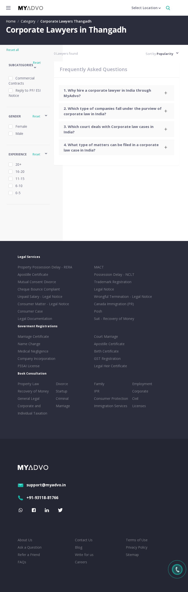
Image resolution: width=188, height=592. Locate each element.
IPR (96, 391)
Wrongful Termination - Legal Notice (123, 296)
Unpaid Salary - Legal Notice (40, 296)
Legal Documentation (35, 318)
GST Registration (107, 358)
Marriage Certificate (33, 336)
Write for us (84, 554)
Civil (135, 398)
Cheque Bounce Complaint (39, 289)
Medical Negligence (33, 351)
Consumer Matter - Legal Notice (43, 304)
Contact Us (84, 540)
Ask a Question (30, 547)
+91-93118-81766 (42, 497)
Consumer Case (30, 311)
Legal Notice (104, 289)
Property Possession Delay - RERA (45, 267)
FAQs (22, 562)
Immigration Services (110, 405)
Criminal (62, 398)
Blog (78, 547)
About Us (25, 540)
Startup (61, 391)
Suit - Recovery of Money (114, 318)
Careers (81, 562)
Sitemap (132, 554)
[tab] (116, 93)
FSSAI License (29, 366)
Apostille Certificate (33, 274)
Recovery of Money (33, 391)
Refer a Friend (29, 554)
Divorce (62, 383)
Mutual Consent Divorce (37, 281)
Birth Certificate (106, 351)
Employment (142, 383)
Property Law (28, 383)
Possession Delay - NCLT (114, 274)
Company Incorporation (36, 358)
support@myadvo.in (46, 485)
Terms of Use (137, 540)
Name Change (29, 343)
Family (99, 383)
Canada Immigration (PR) (114, 304)
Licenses (139, 405)
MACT (99, 267)
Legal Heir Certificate (110, 366)
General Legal (28, 398)
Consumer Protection (111, 398)
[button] (28, 65)
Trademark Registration (112, 281)
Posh (98, 311)
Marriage (63, 405)
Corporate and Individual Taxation (32, 409)
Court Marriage (106, 336)
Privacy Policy (136, 547)
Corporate (140, 391)
